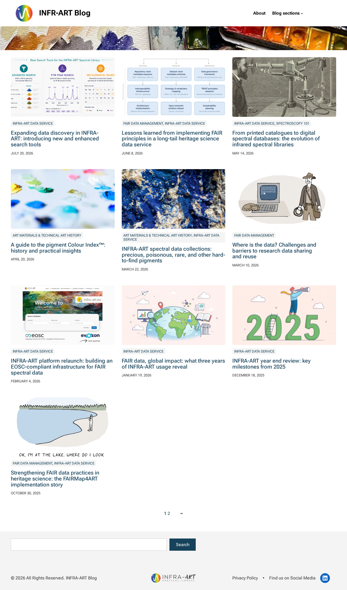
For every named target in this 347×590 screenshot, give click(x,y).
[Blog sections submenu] (302, 13)
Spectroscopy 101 (292, 123)
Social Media (303, 578)
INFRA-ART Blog (81, 578)
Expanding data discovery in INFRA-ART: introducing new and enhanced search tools (55, 139)
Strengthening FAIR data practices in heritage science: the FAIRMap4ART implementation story (55, 479)
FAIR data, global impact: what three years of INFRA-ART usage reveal (173, 364)
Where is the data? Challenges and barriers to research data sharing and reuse (274, 251)
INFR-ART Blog (65, 12)
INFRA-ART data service (33, 123)
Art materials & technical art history (47, 235)
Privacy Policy (245, 578)
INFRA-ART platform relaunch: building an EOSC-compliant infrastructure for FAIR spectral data (62, 367)
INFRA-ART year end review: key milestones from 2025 (271, 364)
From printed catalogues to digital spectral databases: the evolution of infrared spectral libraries (276, 139)
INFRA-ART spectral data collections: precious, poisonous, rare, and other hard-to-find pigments (173, 255)
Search (182, 544)
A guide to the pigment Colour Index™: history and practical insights (58, 248)
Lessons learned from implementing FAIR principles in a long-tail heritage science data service (172, 139)
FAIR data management (143, 123)
